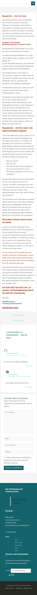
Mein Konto (18, 542)
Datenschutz (28, 588)
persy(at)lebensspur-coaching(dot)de (17, 525)
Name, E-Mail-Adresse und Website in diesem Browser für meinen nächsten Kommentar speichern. (17, 460)
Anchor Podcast (10, 532)
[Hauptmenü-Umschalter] (33, 3)
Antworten (29, 366)
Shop (16, 540)
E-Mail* (7, 570)
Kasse (17, 548)
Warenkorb (18, 545)
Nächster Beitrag (18, 320)
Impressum (19, 588)
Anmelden (12, 575)
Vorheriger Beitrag (18, 315)
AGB (16, 550)
